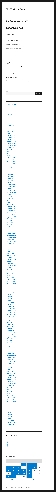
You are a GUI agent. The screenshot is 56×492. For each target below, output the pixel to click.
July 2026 (9, 127)
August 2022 (10, 219)
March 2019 (10, 302)
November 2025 (11, 141)
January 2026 (11, 137)
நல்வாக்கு (9, 106)
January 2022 (11, 233)
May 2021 (9, 249)
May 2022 (10, 225)
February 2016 (11, 373)
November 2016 (11, 357)
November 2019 (11, 286)
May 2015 (9, 391)
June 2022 (10, 223)
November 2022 (11, 212)
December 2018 (11, 308)
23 (29, 473)
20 (13, 473)
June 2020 (10, 271)
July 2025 (9, 149)
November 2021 (11, 237)
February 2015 (11, 398)
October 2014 (11, 406)
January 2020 (11, 282)
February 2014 (11, 422)
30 (29, 476)
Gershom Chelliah (12, 80)
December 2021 (11, 235)
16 (29, 470)
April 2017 (10, 347)
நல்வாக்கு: (9, 108)
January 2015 (10, 400)
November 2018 (11, 310)
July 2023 (9, 196)
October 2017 (10, 335)
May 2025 (10, 153)
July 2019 (9, 294)
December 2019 (11, 284)
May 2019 (9, 298)
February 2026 (11, 135)
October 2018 (11, 312)
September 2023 (11, 192)
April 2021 (10, 251)
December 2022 (11, 210)
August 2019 (10, 292)
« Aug (13, 479)
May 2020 (10, 273)
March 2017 (10, 349)
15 (24, 470)
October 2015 (10, 381)
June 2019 (9, 296)
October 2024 (11, 166)
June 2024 (10, 174)
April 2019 (10, 300)
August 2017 (10, 339)
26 (8, 476)
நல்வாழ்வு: (9, 112)
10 (34, 467)
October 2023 (11, 190)
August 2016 (10, 363)
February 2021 (11, 255)
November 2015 (11, 379)
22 (24, 473)
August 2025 (10, 147)
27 (13, 476)
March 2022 (10, 229)
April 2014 (10, 418)
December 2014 (11, 402)
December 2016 (11, 355)
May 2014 (9, 416)
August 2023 (10, 194)
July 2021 (9, 245)
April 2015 (10, 394)
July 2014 (9, 412)
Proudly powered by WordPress (23, 487)
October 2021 (11, 239)
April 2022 (10, 227)
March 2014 (10, 420)
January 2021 (10, 257)
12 (8, 470)
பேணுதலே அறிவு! (14, 27)
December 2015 (11, 377)
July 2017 (9, 341)
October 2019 (11, 288)
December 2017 (11, 332)
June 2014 (9, 414)
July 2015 (9, 387)
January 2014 (10, 424)
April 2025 (10, 155)
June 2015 (9, 389)
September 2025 (11, 145)
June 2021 (9, 247)
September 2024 (11, 168)
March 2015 (10, 396)
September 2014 (11, 408)
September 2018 (11, 314)
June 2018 (10, 320)
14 (18, 470)
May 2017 (9, 345)
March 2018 (10, 326)
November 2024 (11, 164)
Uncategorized (11, 104)
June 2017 (9, 343)
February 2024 (11, 182)
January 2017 (10, 353)
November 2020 (11, 261)
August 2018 (10, 316)
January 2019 (10, 306)
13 (13, 470)
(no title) (9, 438)
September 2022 (11, 217)
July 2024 (9, 172)
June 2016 (9, 365)
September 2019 (11, 290)
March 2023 (10, 204)
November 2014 (11, 404)
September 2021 (11, 241)
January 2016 (10, 375)
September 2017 (11, 337)
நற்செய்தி (30, 80)
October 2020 (11, 263)
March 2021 (10, 253)
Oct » (34, 479)
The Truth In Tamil (15, 9)
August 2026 (10, 125)
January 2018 (11, 330)
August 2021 (10, 243)
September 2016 (11, 361)
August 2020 (10, 267)
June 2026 (10, 129)
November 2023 (11, 188)
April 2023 (10, 202)
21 (18, 473)
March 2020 (10, 278)
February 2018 (11, 328)
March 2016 (10, 371)
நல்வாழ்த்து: (10, 110)
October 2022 (11, 214)
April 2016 (10, 369)
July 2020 (9, 269)
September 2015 (11, 383)
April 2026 (10, 133)
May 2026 (10, 131)
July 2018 (9, 318)
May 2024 (10, 176)
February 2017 (11, 351)
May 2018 (9, 322)
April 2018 (10, 324)
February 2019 (11, 304)
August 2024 (10, 170)
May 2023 (10, 200)
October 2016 (11, 359)
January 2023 (11, 208)
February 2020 (11, 280)
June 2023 (10, 198)
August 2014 (10, 410)
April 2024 (10, 178)
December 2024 (11, 162)
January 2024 (11, 184)
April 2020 (10, 276)
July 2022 (9, 221)
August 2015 (10, 385)
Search (8, 91)
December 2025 (11, 139)
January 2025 (11, 160)
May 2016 (9, 367)
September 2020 (12, 265)
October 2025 (11, 143)
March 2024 (10, 180)
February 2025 (11, 158)
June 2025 (10, 151)
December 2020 (11, 259)
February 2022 (11, 231)
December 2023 (11, 186)
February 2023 (11, 206)
